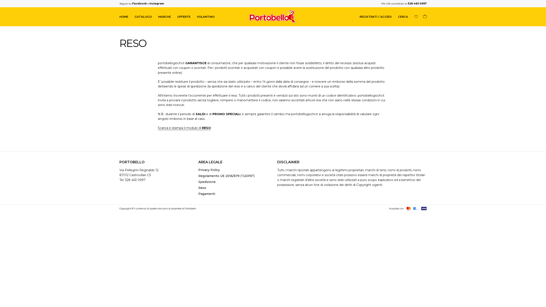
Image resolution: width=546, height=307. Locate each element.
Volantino (206, 16)
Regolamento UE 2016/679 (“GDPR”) (226, 176)
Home (123, 16)
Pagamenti (206, 194)
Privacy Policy (209, 170)
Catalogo (143, 16)
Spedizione (207, 182)
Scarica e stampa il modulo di (184, 128)
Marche (164, 16)
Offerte (183, 16)
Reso (202, 188)
